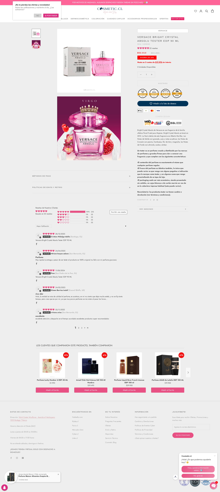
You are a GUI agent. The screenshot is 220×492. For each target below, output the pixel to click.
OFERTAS (164, 19)
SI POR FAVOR (51, 15)
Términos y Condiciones (144, 434)
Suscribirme (183, 435)
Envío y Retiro (110, 429)
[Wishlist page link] (195, 11)
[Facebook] (150, 200)
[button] (143, 48)
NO (37, 15)
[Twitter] (154, 200)
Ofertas (108, 425)
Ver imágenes (146, 209)
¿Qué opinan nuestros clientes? (147, 438)
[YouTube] (23, 457)
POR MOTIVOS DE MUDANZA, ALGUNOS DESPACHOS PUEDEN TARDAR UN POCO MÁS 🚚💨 (110, 2)
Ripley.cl (75, 421)
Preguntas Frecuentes (113, 421)
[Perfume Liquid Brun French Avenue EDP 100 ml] (129, 365)
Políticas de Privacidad (143, 429)
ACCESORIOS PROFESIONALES (142, 19)
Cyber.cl (75, 434)
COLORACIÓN (98, 19)
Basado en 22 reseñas (44, 214)
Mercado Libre (77, 429)
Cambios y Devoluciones (144, 421)
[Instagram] (17, 457)
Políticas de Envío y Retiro (47, 187)
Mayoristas (109, 434)
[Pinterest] (157, 200)
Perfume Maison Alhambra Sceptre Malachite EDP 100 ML (34, 476)
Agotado (163, 83)
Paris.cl (75, 425)
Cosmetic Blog (110, 442)
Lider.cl (75, 438)
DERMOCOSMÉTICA (80, 19)
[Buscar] (206, 11)
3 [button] (81, 328)
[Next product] (188, 372)
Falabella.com (77, 417)
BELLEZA (64, 19)
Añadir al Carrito (52, 390)
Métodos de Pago (41, 176)
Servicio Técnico (111, 438)
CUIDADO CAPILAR (116, 19)
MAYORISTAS (177, 19)
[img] (49, 234)
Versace (162, 31)
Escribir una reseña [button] (118, 212)
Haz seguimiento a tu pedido (146, 417)
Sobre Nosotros (111, 417)
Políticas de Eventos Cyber (145, 425)
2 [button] (78, 328)
